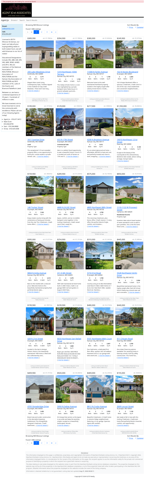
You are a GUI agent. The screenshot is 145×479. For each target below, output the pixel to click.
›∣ (55, 32)
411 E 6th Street (64, 273)
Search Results (31, 20)
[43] (70, 389)
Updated (140, 27)
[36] (99, 255)
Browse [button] (14, 20)
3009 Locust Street (125, 406)
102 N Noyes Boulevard (127, 71)
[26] (99, 54)
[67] (99, 321)
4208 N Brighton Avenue (98, 139)
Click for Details (33, 91)
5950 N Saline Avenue (67, 406)
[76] (129, 122)
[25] (40, 54)
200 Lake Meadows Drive (38, 71)
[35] (70, 255)
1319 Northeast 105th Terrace (67, 72)
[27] (40, 255)
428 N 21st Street (35, 338)
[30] (70, 54)
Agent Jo (5, 20)
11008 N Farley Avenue (97, 71)
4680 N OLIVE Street (66, 207)
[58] (129, 255)
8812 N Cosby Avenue (97, 406)
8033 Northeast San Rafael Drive (69, 339)
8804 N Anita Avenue (36, 273)
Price (131, 27)
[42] (129, 190)
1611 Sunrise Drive (35, 139)
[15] (40, 122)
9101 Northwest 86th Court (99, 338)
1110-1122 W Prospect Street (127, 208)
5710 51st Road (94, 273)
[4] (40, 389)
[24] (70, 190)
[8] (40, 190)
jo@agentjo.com (8, 28)
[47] (129, 321)
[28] (129, 389)
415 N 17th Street (65, 139)
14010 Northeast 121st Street (127, 140)
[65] (70, 122)
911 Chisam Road (125, 338)
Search (22, 20)
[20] (99, 122)
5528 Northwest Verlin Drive (127, 274)
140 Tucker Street (35, 207)
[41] (129, 54)
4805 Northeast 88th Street (99, 207)
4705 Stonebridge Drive (38, 406)
